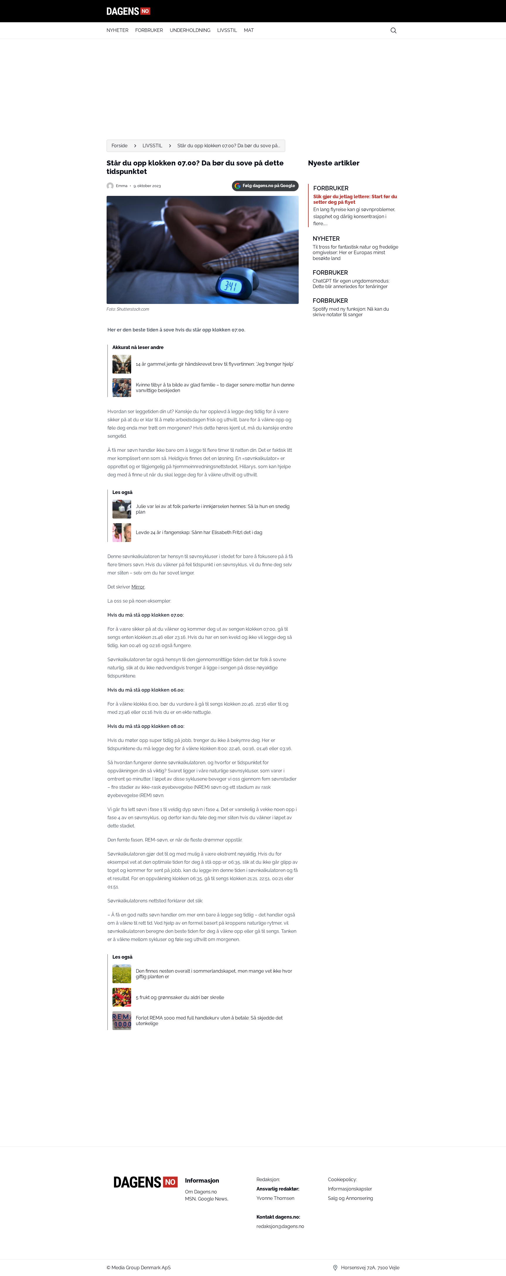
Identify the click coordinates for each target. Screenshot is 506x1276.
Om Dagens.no (201, 1192)
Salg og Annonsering (350, 1198)
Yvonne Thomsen (275, 1198)
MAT (249, 30)
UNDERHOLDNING (190, 30)
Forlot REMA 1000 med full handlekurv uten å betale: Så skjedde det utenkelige (209, 1020)
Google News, (213, 1199)
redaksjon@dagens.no (280, 1226)
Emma (121, 186)
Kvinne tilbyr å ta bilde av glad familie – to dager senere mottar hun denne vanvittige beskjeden (215, 387)
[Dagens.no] (253, 11)
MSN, (191, 1199)
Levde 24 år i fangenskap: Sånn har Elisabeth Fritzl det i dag (199, 532)
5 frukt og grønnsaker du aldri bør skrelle (180, 997)
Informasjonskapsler (350, 1189)
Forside (119, 145)
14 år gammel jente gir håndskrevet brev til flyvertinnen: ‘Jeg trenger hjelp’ (215, 364)
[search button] (393, 30)
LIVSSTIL (227, 30)
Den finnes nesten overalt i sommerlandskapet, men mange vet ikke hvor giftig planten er (214, 973)
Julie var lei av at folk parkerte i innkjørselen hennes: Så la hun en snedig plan (213, 509)
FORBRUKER (149, 30)
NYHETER (117, 30)
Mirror (138, 587)
